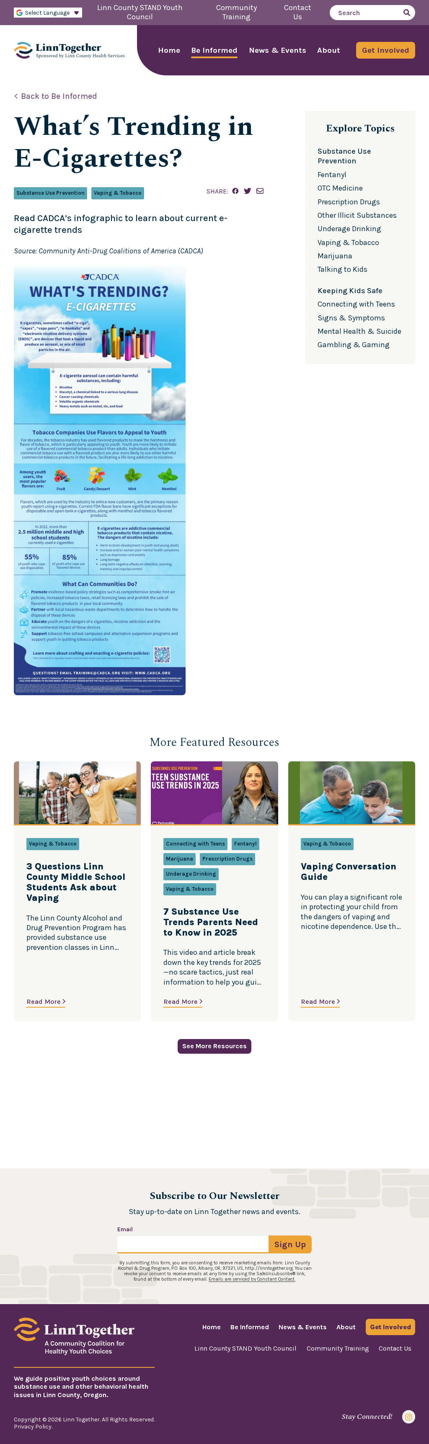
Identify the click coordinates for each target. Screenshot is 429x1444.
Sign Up (290, 1244)
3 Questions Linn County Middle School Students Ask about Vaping (75, 882)
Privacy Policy (33, 1426)
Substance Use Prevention (50, 193)
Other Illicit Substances (357, 215)
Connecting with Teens (356, 304)
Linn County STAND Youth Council (245, 1348)
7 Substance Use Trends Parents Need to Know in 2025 (210, 922)
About (328, 50)
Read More (43, 1002)
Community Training (338, 1348)
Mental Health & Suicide (359, 331)
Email (125, 1230)
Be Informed (214, 50)
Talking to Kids (342, 269)
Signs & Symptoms (351, 317)
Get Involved (385, 50)
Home (169, 50)
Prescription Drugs (349, 201)
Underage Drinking (349, 228)
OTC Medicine (340, 188)
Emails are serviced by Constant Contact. (252, 1279)
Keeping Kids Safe (350, 290)
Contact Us (395, 1348)
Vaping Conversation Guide (348, 871)
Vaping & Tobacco (118, 193)
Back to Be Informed (59, 96)
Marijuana (335, 255)
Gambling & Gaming (354, 344)
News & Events (277, 50)
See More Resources (214, 1046)
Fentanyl (332, 174)
